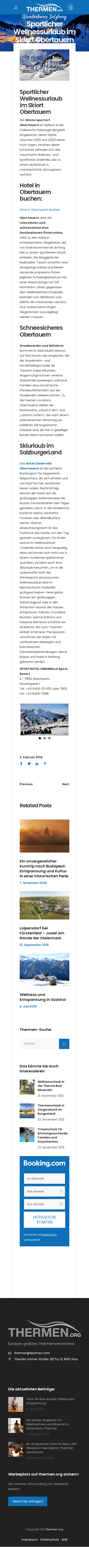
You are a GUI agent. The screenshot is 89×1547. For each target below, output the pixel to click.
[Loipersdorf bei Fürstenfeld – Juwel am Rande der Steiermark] (44, 905)
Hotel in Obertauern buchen (40, 210)
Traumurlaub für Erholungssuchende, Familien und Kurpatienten (53, 1135)
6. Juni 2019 (28, 1006)
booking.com (49, 1234)
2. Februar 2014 (31, 757)
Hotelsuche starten (44, 1220)
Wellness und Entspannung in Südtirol (43, 997)
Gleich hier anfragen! (28, 1501)
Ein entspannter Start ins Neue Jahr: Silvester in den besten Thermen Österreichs (52, 1448)
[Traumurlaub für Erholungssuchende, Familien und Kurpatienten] (27, 1134)
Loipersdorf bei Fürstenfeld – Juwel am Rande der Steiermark (42, 933)
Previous (27, 719)
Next (62, 719)
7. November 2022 (33, 883)
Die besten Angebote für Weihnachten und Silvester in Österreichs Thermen (47, 1424)
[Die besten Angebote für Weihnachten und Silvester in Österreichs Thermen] (15, 1425)
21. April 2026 (35, 1409)
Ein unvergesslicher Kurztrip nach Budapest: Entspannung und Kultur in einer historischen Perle (44, 869)
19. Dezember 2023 (39, 1458)
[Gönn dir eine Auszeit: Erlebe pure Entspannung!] (15, 1404)
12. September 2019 (34, 945)
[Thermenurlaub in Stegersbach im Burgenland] (27, 1110)
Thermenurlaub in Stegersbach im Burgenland (51, 1109)
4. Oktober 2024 (38, 1434)
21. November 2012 (51, 1096)
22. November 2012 (51, 1119)
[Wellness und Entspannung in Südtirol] (44, 969)
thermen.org (54, 1530)
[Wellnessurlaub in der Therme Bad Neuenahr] (27, 1087)
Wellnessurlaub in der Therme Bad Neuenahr (51, 1086)
